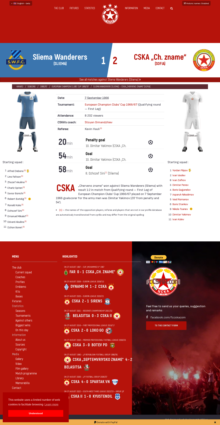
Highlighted (69, 257)
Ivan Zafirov (179, 180)
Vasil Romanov (180, 199)
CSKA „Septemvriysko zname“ (98, 359)
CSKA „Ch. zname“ (100, 271)
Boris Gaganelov (181, 189)
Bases (19, 296)
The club (59, 8)
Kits (17, 292)
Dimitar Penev (180, 184)
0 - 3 (95, 315)
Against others (23, 321)
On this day (21, 330)
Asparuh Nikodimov (183, 194)
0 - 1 (80, 271)
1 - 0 (87, 396)
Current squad (23, 272)
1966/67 (43, 86)
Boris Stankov (180, 204)
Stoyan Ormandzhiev (98, 122)
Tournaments (23, 316)
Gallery (19, 359)
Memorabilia (22, 383)
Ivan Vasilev (178, 175)
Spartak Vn (100, 381)
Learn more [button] (51, 404)
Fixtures (74, 8)
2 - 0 (84, 330)
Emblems (20, 287)
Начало (19, 86)
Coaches (20, 277)
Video (18, 364)
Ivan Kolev (178, 219)
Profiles (20, 282)
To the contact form (166, 325)
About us (20, 340)
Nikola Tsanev (180, 208)
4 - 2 (128, 359)
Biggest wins (22, 325)
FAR (72, 271)
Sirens (96, 301)
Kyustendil (102, 396)
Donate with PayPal (106, 422)
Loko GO (97, 330)
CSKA (102, 286)
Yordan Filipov (180, 170)
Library (19, 378)
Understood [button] (36, 413)
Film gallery (21, 369)
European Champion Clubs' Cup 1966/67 (70, 86)
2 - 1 (85, 301)
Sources (20, 345)
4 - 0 (84, 381)
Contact (160, 8)
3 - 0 (86, 344)
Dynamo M (79, 286)
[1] (25, 170)
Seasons (32, 86)
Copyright (20, 349)
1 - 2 (93, 286)
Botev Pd (99, 344)
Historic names (197, 3)
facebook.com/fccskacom (168, 317)
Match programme (26, 373)
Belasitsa (81, 315)
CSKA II (106, 315)
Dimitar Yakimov (181, 214)
